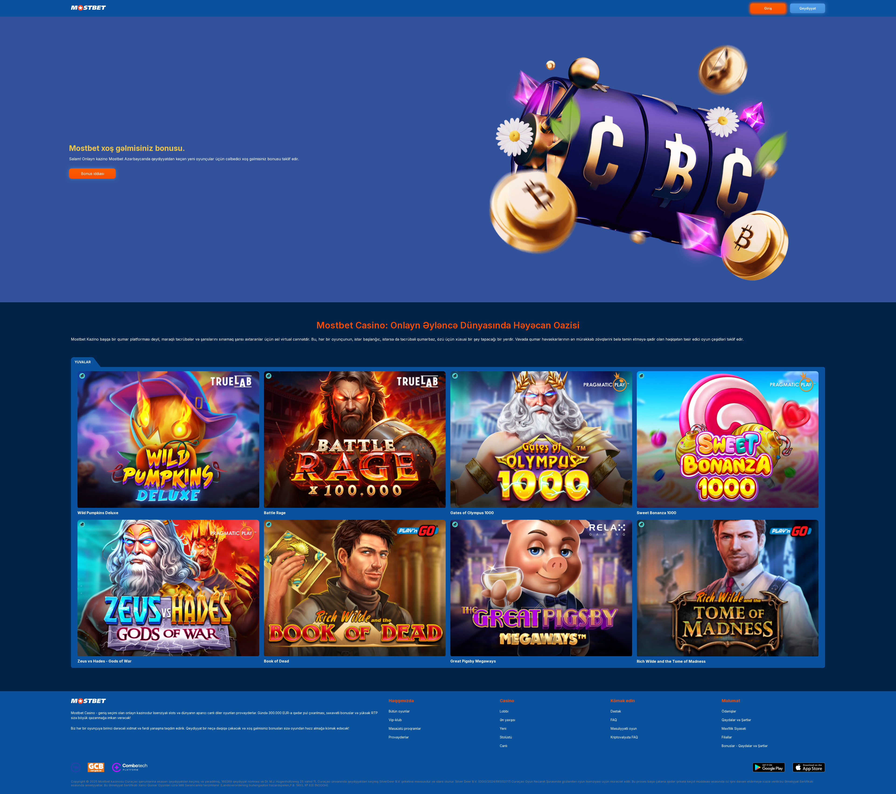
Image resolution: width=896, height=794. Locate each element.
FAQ (614, 720)
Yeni (503, 728)
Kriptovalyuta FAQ (624, 737)
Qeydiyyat (807, 8)
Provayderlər (399, 737)
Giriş (768, 8)
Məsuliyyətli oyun (624, 728)
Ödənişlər (729, 711)
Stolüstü (506, 737)
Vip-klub (395, 720)
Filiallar (727, 737)
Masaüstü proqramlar (405, 728)
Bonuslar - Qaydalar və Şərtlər (745, 746)
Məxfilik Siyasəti (734, 728)
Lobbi (504, 711)
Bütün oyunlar (399, 711)
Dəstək (616, 711)
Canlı (503, 746)
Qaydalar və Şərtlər (736, 720)
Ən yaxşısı (507, 720)
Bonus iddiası (92, 173)
